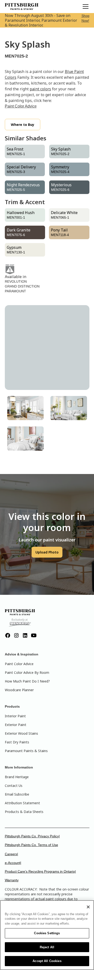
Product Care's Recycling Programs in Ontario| (40, 871)
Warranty (12, 880)
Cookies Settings (47, 933)
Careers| (11, 854)
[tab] (25, 408)
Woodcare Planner (19, 690)
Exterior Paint (15, 724)
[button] (84, 6)
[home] (22, 6)
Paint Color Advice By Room (27, 672)
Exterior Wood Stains (21, 733)
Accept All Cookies (47, 961)
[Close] (88, 907)
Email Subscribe (17, 794)
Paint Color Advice (21, 106)
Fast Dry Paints (17, 742)
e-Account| (13, 863)
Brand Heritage (17, 777)
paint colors (40, 89)
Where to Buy (22, 124)
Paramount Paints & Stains (26, 750)
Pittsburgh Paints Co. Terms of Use (31, 845)
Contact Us (13, 785)
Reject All (47, 947)
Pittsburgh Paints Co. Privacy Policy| (32, 836)
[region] (47, 935)
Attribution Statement (22, 803)
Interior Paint (15, 716)
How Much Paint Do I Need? (27, 681)
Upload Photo (47, 552)
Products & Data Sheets (24, 811)
